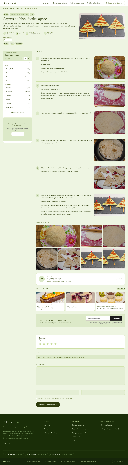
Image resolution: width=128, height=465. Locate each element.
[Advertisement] (17, 129)
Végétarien (19, 43)
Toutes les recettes (78, 425)
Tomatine (9, 92)
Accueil (5, 8)
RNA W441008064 (50, 462)
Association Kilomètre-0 (34, 462)
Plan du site (76, 437)
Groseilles (9, 96)
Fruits (17, 8)
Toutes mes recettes (66, 281)
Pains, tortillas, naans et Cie (19, 14)
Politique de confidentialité (110, 429)
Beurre (8, 73)
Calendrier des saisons (59, 3)
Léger (12, 43)
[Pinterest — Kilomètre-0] (5, 443)
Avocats (8, 88)
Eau (7, 81)
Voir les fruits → (121, 288)
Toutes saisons (8, 40)
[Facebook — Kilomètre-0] (9, 443)
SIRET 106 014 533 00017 (67, 462)
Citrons (8, 103)
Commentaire (40, 364)
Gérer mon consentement (88, 461)
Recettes (46, 3)
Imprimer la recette (18, 112)
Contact (46, 429)
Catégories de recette (77, 3)
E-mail (83, 388)
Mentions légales (106, 425)
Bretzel (8, 99)
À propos (47, 425)
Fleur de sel (9, 107)
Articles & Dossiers (93, 3)
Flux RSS (75, 441)
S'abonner (116, 318)
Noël (32, 14)
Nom (38, 388)
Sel (7, 77)
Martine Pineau (54, 278)
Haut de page (117, 461)
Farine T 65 (9, 69)
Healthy (6, 43)
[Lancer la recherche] (106, 3)
